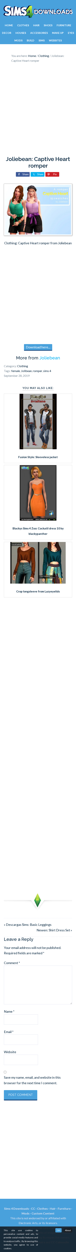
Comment (12, 963)
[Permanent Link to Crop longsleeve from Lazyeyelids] (38, 582)
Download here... (38, 347)
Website (10, 1052)
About (68, 1230)
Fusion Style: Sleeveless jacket (38, 457)
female (15, 371)
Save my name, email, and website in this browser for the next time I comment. (32, 1080)
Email (8, 1032)
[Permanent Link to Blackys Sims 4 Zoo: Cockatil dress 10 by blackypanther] (38, 519)
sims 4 (47, 371)
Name (9, 1011)
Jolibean (26, 371)
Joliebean (49, 358)
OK (58, 1230)
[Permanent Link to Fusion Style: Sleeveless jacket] (38, 448)
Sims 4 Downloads (38, 12)
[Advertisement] (38, 110)
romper (37, 371)
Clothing (22, 366)
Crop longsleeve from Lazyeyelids (38, 591)
